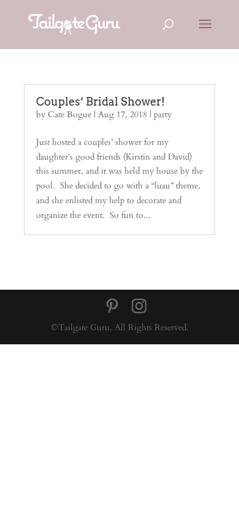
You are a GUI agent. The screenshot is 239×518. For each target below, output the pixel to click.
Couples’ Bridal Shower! (100, 101)
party (163, 114)
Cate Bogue (69, 114)
